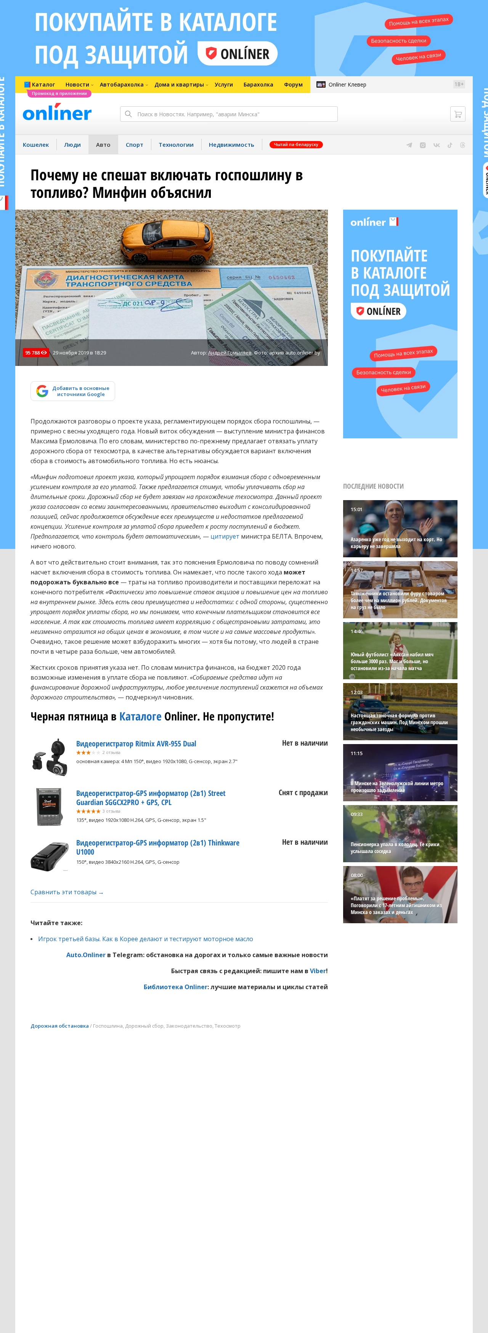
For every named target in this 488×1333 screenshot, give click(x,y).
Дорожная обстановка (59, 1025)
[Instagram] (422, 144)
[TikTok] (450, 144)
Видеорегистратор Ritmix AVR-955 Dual (136, 743)
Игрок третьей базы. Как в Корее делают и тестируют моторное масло (145, 939)
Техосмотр (228, 1025)
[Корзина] (458, 114)
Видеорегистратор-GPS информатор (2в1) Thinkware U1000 (157, 847)
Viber (318, 971)
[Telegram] (409, 144)
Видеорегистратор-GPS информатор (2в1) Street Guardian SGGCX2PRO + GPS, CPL (150, 797)
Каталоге (140, 716)
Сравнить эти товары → (67, 892)
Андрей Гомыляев (230, 352)
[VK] (437, 144)
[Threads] (463, 144)
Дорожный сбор (144, 1025)
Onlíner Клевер (347, 84)
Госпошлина (108, 1025)
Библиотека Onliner (175, 987)
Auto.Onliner (86, 955)
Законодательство (189, 1025)
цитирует (224, 536)
